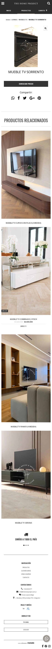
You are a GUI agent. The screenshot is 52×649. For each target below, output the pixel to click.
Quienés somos (26, 571)
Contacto (26, 577)
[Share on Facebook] (19, 98)
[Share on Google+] (32, 98)
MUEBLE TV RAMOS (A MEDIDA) (23, 427)
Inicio (8, 19)
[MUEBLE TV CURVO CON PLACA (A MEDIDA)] (26, 175)
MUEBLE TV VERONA (23, 523)
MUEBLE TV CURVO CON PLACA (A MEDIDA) (23, 223)
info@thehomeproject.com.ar (28, 592)
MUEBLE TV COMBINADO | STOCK (23, 319)
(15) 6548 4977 (28, 589)
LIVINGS (14, 19)
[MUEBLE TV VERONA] (26, 475)
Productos (26, 567)
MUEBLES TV (23, 19)
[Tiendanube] (22, 643)
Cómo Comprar (26, 574)
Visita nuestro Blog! (28, 595)
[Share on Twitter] (24, 98)
